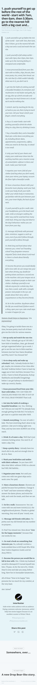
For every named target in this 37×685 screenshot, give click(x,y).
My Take (20, 28)
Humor (14, 28)
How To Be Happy (25, 30)
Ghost (33, 681)
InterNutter (18, 603)
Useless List (5, 32)
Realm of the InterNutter (8, 681)
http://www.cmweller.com (19, 621)
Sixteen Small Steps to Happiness (15, 318)
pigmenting (6, 321)
